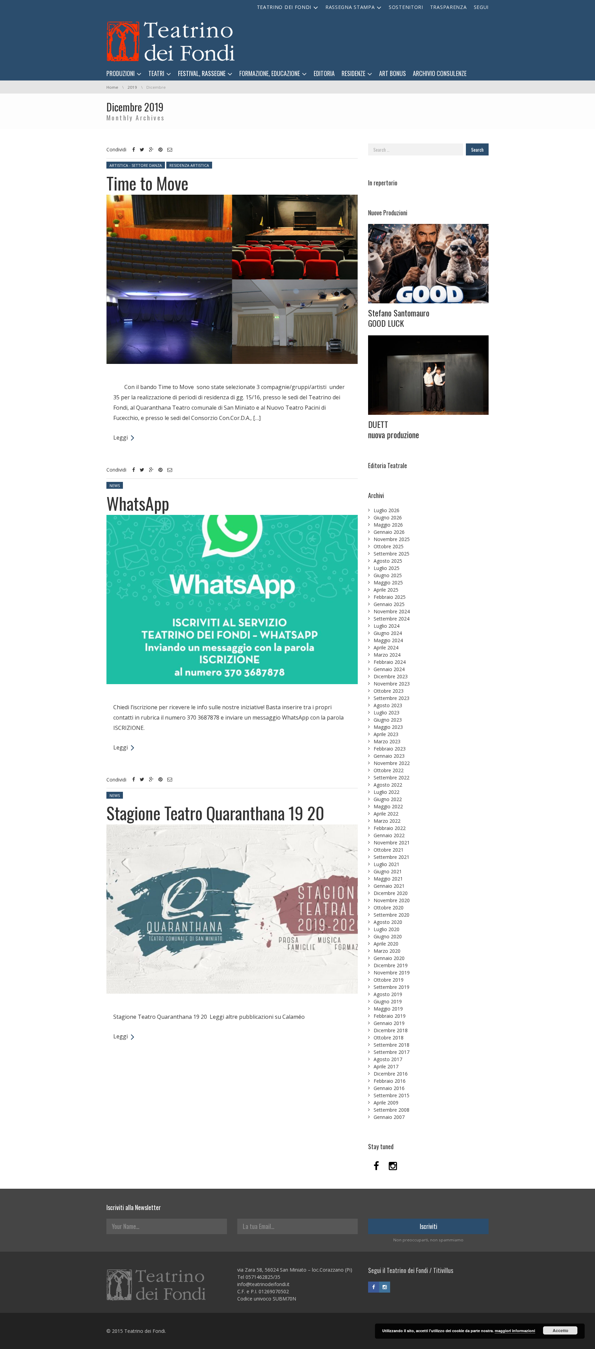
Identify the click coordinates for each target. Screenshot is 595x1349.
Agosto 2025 (388, 561)
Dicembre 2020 (391, 893)
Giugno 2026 (388, 517)
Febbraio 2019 (390, 1016)
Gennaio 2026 (389, 532)
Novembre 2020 (392, 900)
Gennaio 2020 (389, 958)
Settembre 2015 (391, 1095)
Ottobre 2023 (389, 691)
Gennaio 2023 (389, 756)
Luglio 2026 (386, 510)
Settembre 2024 (391, 618)
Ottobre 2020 (389, 907)
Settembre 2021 (391, 857)
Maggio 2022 (388, 806)
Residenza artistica (189, 165)
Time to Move (147, 182)
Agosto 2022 (388, 784)
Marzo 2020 (387, 951)
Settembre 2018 (391, 1045)
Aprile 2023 (386, 734)
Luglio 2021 (386, 864)
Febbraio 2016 (390, 1081)
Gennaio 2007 (389, 1117)
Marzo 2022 (387, 821)
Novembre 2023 (392, 683)
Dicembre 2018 (391, 1030)
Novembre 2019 (392, 972)
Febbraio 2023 (390, 748)
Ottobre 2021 (389, 849)
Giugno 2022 (388, 799)
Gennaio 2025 (389, 604)
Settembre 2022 (391, 777)
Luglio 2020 (386, 929)
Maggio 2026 (388, 524)
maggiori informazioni (515, 1330)
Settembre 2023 (391, 698)
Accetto (560, 1330)
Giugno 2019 (388, 1001)
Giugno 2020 (388, 936)
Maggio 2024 (388, 640)
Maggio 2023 (388, 727)
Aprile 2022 (386, 813)
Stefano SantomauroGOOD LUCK (398, 317)
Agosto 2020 (388, 922)
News (114, 485)
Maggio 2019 (388, 1008)
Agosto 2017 (388, 1059)
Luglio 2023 (386, 712)
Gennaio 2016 (389, 1088)
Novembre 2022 (392, 763)
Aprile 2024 (386, 647)
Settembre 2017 (391, 1052)
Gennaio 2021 (389, 886)
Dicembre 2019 (391, 965)
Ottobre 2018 (389, 1037)
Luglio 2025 (386, 568)
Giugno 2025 (388, 575)
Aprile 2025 (386, 589)
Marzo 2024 (387, 654)
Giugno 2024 (388, 633)
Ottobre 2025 (389, 546)
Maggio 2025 (388, 582)
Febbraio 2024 (390, 662)
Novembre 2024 (392, 611)
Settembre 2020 (391, 914)
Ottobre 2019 (389, 979)
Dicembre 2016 (391, 1073)
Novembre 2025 (392, 539)
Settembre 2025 (391, 553)
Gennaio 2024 (389, 669)
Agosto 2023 (388, 705)
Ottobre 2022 (389, 770)
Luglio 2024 (386, 626)
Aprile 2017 (386, 1066)
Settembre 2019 (391, 987)
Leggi (120, 437)
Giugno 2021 (388, 871)
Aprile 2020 (386, 943)
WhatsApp (137, 503)
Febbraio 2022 (390, 828)
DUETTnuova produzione (393, 429)
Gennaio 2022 (389, 835)
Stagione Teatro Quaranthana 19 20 (215, 812)
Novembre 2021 (392, 842)
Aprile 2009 (386, 1102)
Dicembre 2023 (391, 676)
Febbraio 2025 (390, 597)
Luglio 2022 (386, 792)
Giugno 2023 (388, 719)
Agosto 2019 (388, 994)
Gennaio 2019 (389, 1023)
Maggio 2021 (388, 878)
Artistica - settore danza (135, 165)
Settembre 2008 (391, 1110)
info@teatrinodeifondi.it (263, 1284)
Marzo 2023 (387, 741)
